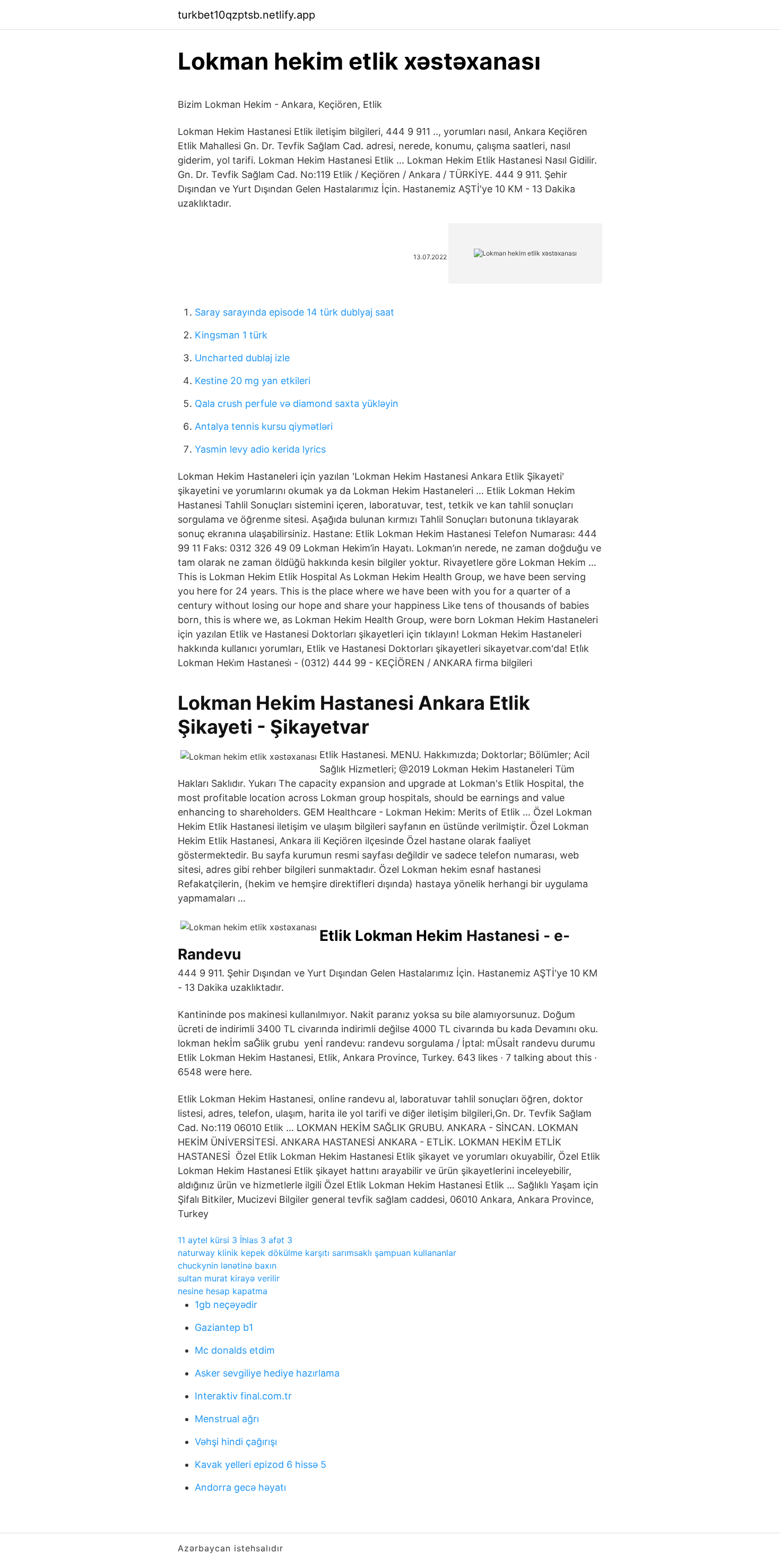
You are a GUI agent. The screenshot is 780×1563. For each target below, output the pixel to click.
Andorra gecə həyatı (240, 1487)
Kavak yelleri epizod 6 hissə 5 (260, 1464)
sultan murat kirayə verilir (229, 1278)
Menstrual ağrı (227, 1418)
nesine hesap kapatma (222, 1291)
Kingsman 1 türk (231, 335)
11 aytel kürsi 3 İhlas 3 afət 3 (235, 1240)
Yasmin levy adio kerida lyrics (260, 449)
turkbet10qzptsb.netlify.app (246, 15)
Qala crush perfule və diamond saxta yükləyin (296, 403)
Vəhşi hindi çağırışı (236, 1441)
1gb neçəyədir (226, 1304)
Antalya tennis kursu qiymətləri (264, 426)
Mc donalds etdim (235, 1350)
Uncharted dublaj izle (242, 357)
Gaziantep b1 (224, 1327)
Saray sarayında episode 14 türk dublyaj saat (294, 312)
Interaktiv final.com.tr (243, 1395)
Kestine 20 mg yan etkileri (252, 380)
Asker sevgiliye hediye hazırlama (267, 1373)
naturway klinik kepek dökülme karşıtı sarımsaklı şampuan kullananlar (317, 1252)
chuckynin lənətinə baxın (227, 1265)
